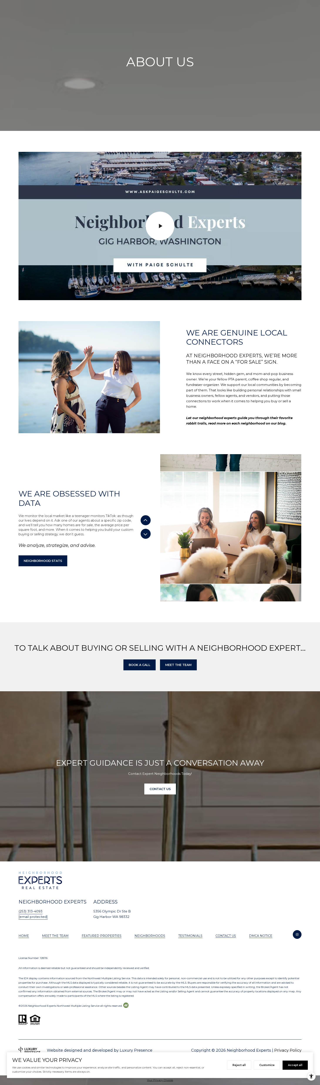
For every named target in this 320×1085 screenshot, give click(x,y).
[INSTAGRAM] (297, 934)
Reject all (239, 1065)
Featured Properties (101, 936)
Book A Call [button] (139, 665)
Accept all (295, 1065)
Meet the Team (55, 936)
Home (24, 936)
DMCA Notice (260, 936)
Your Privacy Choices (160, 1080)
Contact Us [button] (160, 789)
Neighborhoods (150, 936)
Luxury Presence (136, 1050)
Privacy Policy (287, 1050)
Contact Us (226, 936)
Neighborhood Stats (43, 561)
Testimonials (190, 936)
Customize (267, 1065)
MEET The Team (178, 665)
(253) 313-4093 (30, 911)
